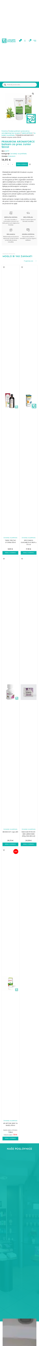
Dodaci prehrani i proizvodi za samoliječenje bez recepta (15, 132)
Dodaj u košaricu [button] (10, 552)
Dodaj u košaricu (22, 164)
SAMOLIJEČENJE (27, 133)
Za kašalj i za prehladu (18, 154)
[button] (35, 41)
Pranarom (12, 156)
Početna (5, 131)
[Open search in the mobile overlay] (19, 85)
